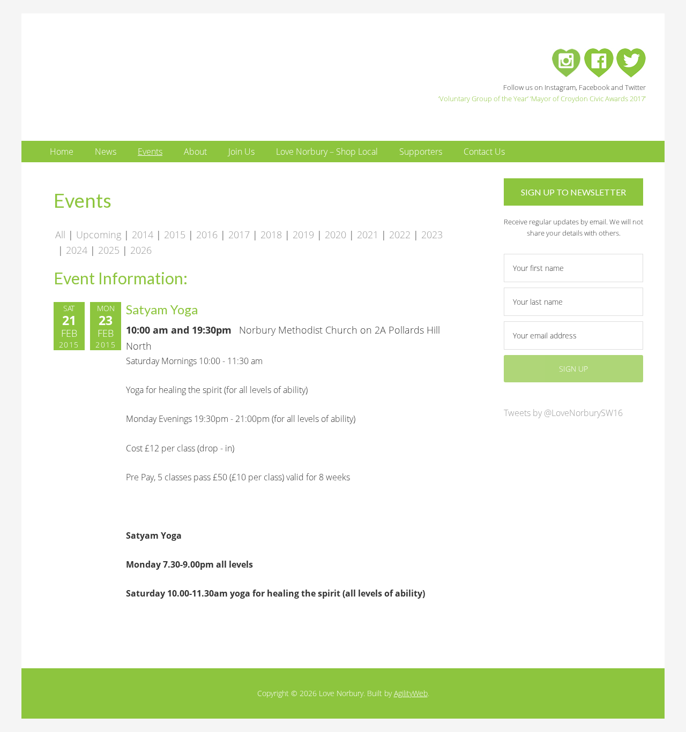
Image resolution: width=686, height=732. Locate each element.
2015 (174, 234)
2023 (432, 234)
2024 (76, 250)
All (60, 234)
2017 (239, 234)
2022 (400, 234)
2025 (109, 250)
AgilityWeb (411, 693)
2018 (271, 234)
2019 (303, 234)
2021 (367, 234)
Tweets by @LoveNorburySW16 (563, 413)
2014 (142, 234)
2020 (335, 234)
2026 (141, 250)
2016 (207, 234)
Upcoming (98, 234)
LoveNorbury (147, 73)
